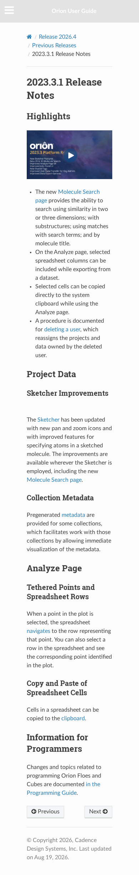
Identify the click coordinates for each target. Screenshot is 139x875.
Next (96, 811)
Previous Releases (54, 45)
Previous (48, 811)
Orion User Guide (74, 11)
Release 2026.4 (57, 37)
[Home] (29, 37)
